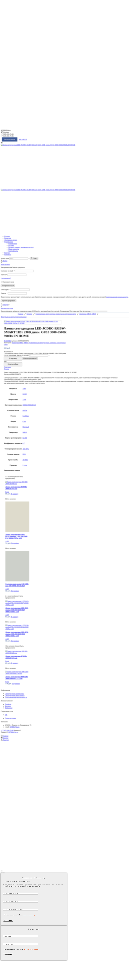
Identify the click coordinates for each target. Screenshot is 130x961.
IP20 (24, 454)
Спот (24, 421)
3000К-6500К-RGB (29, 405)
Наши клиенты (13, 249)
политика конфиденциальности (117, 297)
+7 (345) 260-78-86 (7, 730)
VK (6, 715)
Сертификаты (13, 251)
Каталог (7, 236)
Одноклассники (10, 718)
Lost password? (6, 278)
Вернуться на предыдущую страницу (14, 317)
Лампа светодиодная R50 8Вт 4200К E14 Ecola (16, 657)
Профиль (8, 704)
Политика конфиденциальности (16, 697)
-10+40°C (26, 449)
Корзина (8, 706)
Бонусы (7, 253)
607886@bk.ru (14, 727)
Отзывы (11, 245)
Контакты (7, 254)
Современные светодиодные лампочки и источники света (56, 314)
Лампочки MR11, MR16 (87, 314)
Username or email (8, 271)
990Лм (25, 410)
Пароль (4, 274)
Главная (20, 314)
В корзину (13, 358)
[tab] (65, 367)
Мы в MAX (23, 139)
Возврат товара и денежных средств (21, 247)
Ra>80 (25, 438)
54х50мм (26, 416)
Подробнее (15, 543)
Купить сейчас (13, 364)
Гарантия (7, 238)
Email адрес (5, 289)
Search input (5, 258)
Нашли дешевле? (30, 358)
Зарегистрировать (8, 301)
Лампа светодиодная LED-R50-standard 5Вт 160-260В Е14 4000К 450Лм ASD (16, 634)
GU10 (25, 394)
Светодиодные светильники (14, 695)
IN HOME (7, 341)
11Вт (24, 388)
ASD (7, 541)
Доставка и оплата (10, 240)
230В (24, 399)
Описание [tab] (7, 367)
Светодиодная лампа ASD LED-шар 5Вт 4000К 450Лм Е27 (17, 585)
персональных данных (31, 915)
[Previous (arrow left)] (1, 872)
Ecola (7, 492)
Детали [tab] (6, 369)
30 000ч (25, 460)
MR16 (25, 432)
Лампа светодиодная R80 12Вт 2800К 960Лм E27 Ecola (16, 677)
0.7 (24, 443)
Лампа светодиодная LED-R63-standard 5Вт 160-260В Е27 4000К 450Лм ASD (16, 610)
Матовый (26, 427)
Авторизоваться (8, 286)
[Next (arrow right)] (3, 872)
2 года (25, 465)
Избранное (8, 708)
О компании (8, 242)
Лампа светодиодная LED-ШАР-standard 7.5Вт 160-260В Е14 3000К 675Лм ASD (16, 536)
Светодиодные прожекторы (14, 694)
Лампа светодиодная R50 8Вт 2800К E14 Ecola (16, 488)
